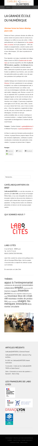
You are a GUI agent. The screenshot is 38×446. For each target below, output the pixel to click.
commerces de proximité (12, 285)
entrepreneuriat (26, 288)
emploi (19, 287)
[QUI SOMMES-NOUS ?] (19, 228)
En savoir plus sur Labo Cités (12, 269)
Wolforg (24, 442)
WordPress (28, 438)
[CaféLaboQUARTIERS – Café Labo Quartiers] (19, 3)
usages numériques (12, 301)
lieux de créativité (16, 293)
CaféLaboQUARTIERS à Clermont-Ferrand (17, 351)
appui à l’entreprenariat (18, 282)
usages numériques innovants (17, 302)
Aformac (6, 83)
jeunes (7, 293)
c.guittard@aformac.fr (27, 126)
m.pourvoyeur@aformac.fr (25, 128)
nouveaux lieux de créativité (18, 297)
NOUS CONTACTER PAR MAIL (13, 253)
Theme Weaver (26, 440)
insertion (23, 290)
